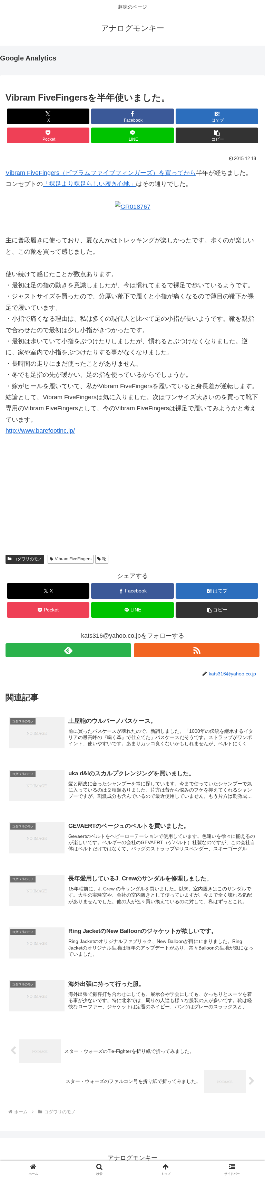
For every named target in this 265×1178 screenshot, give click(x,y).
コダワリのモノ (27, 559)
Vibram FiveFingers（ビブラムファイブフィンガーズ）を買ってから (101, 172)
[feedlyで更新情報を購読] (68, 650)
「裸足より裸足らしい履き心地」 (89, 183)
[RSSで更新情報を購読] (196, 650)
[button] (217, 135)
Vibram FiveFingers (73, 559)
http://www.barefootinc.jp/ (40, 430)
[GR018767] (132, 206)
